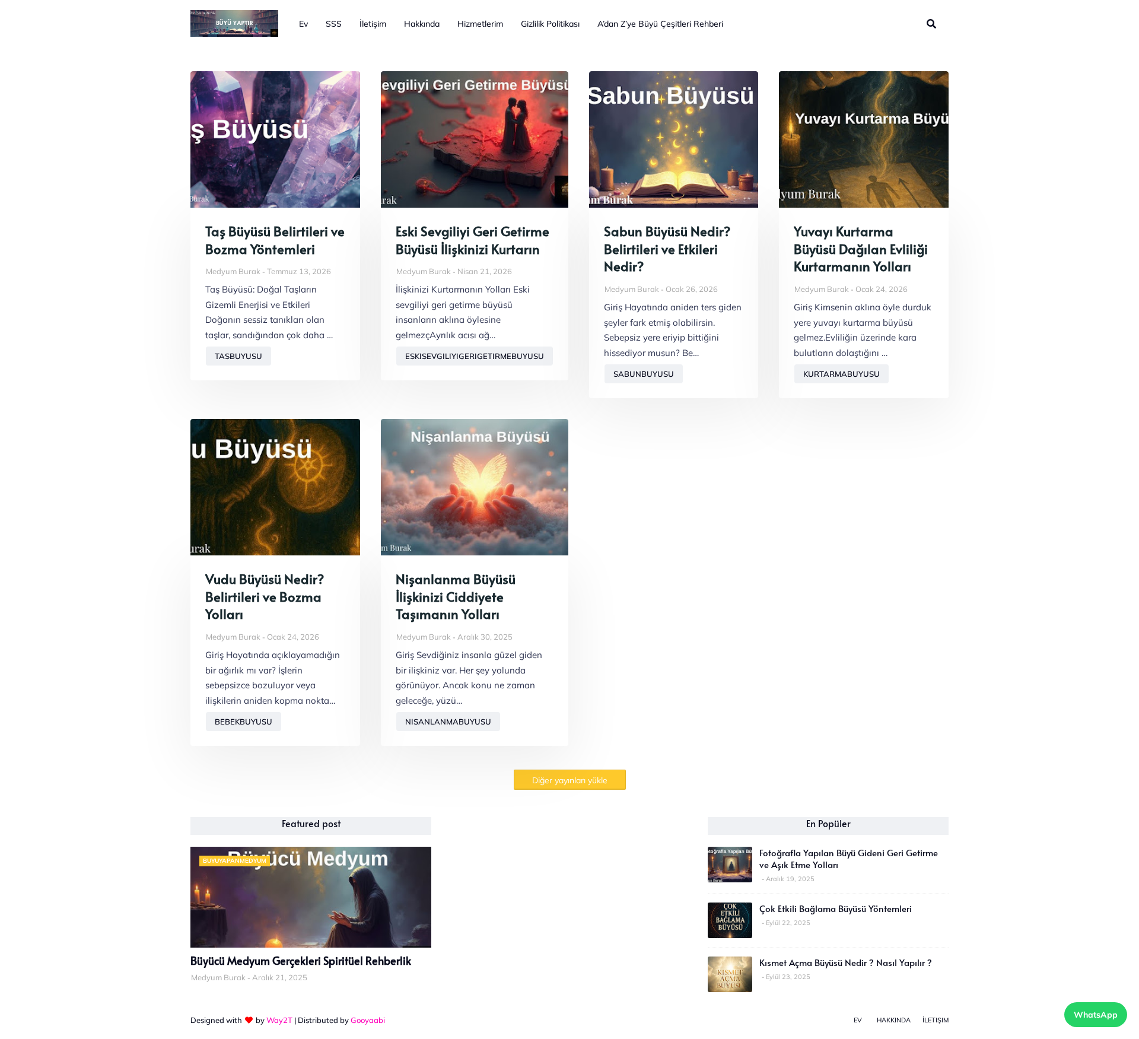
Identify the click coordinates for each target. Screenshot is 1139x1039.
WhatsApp (1096, 1014)
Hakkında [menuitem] (422, 23)
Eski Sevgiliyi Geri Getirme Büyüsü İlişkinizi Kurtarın (472, 240)
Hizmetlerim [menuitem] (480, 23)
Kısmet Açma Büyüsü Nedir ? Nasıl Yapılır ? (845, 962)
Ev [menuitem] (303, 23)
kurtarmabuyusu (841, 374)
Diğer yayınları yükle (569, 780)
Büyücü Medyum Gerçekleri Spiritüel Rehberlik (300, 961)
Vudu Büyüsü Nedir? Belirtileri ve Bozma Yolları (264, 596)
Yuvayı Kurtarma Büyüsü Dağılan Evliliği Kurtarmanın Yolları (861, 249)
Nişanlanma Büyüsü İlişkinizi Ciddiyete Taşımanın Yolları (456, 596)
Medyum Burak (233, 271)
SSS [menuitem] (334, 23)
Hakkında (894, 1020)
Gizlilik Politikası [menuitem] (550, 23)
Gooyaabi (368, 1020)
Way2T (279, 1020)
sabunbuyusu (643, 374)
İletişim (935, 1020)
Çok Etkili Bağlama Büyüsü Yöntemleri (835, 908)
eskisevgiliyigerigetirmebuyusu (474, 356)
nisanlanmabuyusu (448, 721)
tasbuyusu (238, 356)
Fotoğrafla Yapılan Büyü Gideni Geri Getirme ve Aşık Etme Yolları (848, 858)
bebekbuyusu (243, 721)
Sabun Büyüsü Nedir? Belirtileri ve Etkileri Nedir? (667, 249)
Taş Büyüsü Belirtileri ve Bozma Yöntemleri (275, 240)
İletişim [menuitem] (372, 23)
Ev (858, 1020)
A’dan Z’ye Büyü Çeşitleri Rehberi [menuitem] (660, 23)
